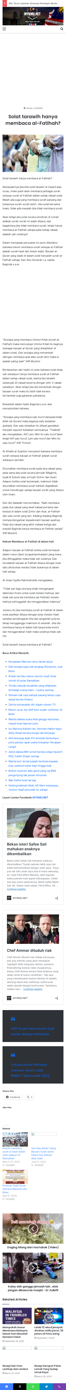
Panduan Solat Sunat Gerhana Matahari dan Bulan (15, 1189)
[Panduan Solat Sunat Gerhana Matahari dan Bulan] (15, 1176)
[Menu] (4, 28)
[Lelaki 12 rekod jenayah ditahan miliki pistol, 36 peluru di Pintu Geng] (48, 1316)
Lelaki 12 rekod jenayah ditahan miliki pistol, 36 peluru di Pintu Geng (48, 1330)
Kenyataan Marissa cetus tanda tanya (30, 661)
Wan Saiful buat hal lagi (22, 780)
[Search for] (61, 28)
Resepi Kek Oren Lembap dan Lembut (15, 1367)
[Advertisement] (33, 68)
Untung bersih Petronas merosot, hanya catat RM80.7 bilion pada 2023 (30, 1070)
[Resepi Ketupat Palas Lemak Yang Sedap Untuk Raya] (48, 1354)
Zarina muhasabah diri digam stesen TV (32, 704)
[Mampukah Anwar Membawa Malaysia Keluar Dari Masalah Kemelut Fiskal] (17, 1316)
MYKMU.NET (40, 797)
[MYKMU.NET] (33, 16)
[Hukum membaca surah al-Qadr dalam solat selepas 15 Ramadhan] (15, 1139)
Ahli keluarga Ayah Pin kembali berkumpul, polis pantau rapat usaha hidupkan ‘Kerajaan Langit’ (34, 742)
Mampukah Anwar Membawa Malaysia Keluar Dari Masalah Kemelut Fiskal (15, 1332)
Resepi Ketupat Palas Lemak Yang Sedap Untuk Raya (47, 1369)
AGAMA (38, 108)
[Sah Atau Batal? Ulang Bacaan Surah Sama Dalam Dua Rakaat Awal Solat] (44, 1139)
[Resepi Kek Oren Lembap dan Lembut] (17, 1354)
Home (29, 108)
